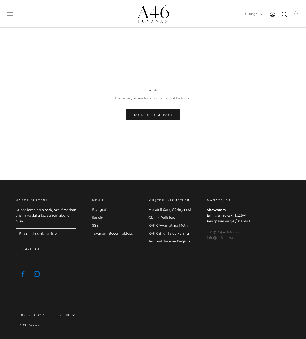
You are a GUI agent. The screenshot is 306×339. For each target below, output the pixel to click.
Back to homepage (153, 115)
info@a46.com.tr (221, 237)
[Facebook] (23, 274)
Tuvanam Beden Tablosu (112, 233)
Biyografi (99, 210)
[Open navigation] (10, 14)
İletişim (98, 217)
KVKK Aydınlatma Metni (168, 225)
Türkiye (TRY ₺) (32, 315)
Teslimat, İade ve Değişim (169, 241)
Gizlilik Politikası (162, 217)
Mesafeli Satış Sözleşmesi (169, 210)
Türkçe (251, 14)
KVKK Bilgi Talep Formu (168, 233)
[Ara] (284, 14)
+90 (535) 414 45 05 (223, 232)
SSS (95, 225)
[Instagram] (37, 274)
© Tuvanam (30, 325)
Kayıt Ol (31, 249)
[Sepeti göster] (296, 14)
